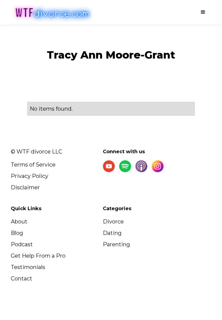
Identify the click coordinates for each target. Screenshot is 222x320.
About (19, 221)
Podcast (22, 244)
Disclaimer (25, 187)
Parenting (116, 244)
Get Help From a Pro (38, 255)
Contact (21, 278)
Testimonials (28, 267)
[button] (203, 12)
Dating (112, 233)
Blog (17, 233)
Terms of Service (33, 164)
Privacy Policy (29, 176)
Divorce (113, 221)
